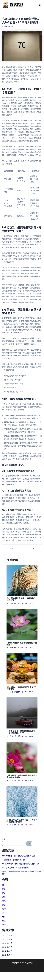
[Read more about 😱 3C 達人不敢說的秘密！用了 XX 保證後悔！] (22, 668)
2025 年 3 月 (7, 955)
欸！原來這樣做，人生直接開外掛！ (15, 868)
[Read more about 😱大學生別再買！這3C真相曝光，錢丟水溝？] (22, 580)
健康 (4, 889)
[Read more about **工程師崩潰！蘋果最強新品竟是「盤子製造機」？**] (22, 713)
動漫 (4, 897)
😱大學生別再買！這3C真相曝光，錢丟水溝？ (22, 599)
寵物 (4, 909)
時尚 (4, 917)
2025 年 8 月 (7, 935)
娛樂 (4, 901)
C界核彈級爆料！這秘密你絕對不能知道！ (22, 643)
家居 (4, 905)
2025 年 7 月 (7, 939)
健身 (4, 893)
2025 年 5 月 (7, 947)
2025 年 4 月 (7, 951)
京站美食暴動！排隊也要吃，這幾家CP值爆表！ (20, 856)
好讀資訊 (16, 4)
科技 (4, 921)
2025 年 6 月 (7, 943)
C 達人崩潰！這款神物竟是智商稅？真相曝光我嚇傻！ (22, 776)
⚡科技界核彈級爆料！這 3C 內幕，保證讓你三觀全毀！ (22, 820)
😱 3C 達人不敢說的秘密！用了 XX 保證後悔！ (21, 688)
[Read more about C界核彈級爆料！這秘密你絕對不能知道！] (22, 624)
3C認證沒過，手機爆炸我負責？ (14, 860)
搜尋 (3, 839)
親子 (4, 925)
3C (3, 26)
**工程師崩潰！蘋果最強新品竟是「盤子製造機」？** (21, 732)
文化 (4, 913)
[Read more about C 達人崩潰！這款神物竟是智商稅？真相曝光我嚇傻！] (22, 757)
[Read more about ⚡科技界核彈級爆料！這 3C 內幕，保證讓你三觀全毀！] (22, 801)
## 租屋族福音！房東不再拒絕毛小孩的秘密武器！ (21, 864)
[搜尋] (28, 843)
